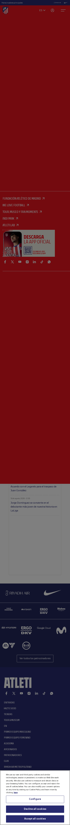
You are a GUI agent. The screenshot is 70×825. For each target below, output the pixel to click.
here (16, 792)
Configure (35, 799)
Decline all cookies (35, 809)
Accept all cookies (35, 819)
